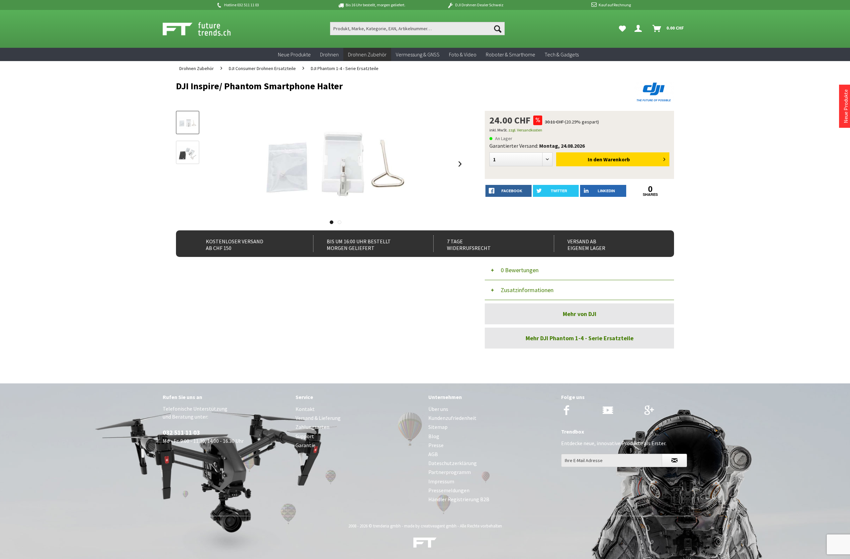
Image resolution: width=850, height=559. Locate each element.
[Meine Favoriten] (622, 28)
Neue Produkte (845, 106)
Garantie (305, 445)
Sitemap (438, 427)
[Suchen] (498, 28)
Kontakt (305, 409)
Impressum (441, 481)
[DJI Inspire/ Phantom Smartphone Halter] (187, 122)
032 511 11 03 (181, 433)
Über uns (438, 409)
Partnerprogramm (449, 472)
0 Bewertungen (520, 270)
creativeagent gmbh (439, 526)
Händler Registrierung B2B (458, 499)
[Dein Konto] (639, 28)
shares (650, 194)
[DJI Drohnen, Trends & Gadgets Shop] (425, 544)
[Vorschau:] (187, 152)
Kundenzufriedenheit (452, 418)
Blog (433, 436)
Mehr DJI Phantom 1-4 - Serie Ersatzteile (580, 338)
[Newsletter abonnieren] (674, 460)
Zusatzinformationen (527, 290)
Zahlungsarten (312, 427)
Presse (436, 445)
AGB (433, 454)
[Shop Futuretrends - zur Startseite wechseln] (204, 29)
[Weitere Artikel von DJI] (654, 92)
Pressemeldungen (448, 490)
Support (305, 436)
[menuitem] (417, 28)
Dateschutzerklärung (452, 463)
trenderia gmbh (387, 526)
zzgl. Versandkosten (525, 129)
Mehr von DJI (579, 314)
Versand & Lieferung (318, 418)
